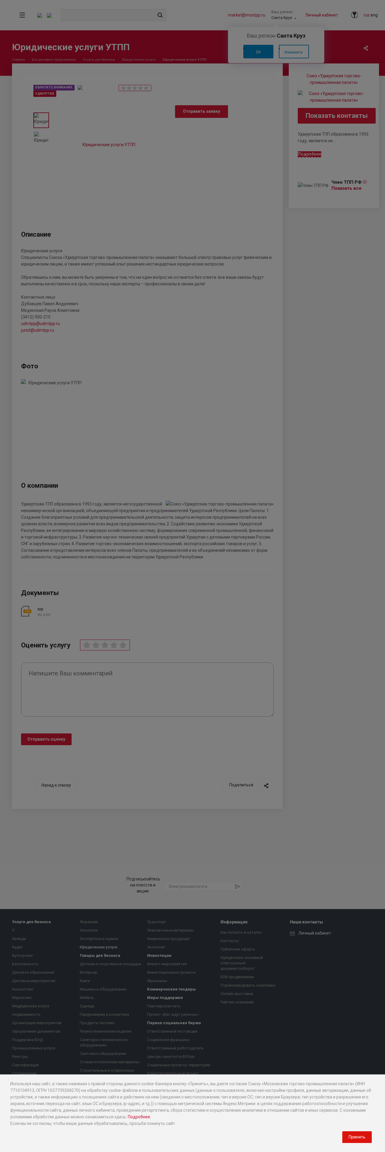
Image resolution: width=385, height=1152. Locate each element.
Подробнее (139, 1116)
